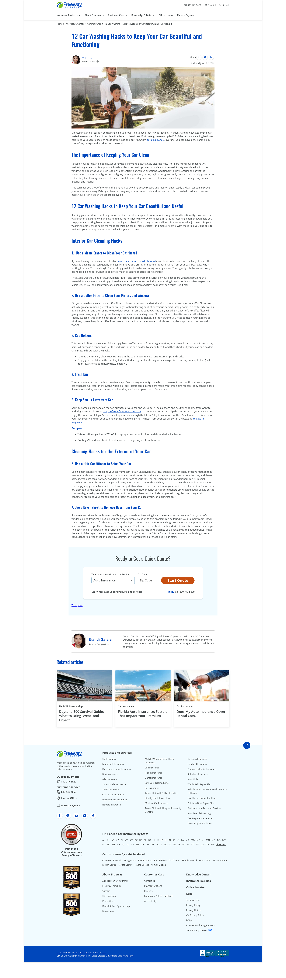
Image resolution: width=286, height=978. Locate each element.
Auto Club (193, 779)
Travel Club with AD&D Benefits (161, 792)
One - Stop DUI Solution (200, 823)
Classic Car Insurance (113, 794)
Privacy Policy (193, 905)
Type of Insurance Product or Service (110, 574)
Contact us (149, 880)
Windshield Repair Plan (199, 784)
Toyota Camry (125, 864)
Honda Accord (189, 860)
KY (178, 840)
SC (165, 844)
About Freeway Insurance (115, 880)
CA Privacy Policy (195, 915)
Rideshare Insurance (198, 774)
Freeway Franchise (111, 885)
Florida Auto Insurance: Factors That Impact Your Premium (142, 713)
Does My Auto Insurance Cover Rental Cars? (201, 713)
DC (136, 840)
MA (187, 840)
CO (126, 840)
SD (169, 844)
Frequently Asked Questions (158, 895)
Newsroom (108, 911)
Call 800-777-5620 (185, 591)
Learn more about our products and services (116, 591)
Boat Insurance (110, 774)
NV (132, 844)
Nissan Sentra (109, 864)
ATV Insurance (109, 779)
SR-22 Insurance (110, 789)
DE (140, 840)
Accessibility (150, 900)
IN (169, 840)
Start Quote (177, 580)
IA (158, 840)
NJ (123, 844)
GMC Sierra (174, 860)
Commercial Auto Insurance (202, 769)
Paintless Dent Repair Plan (201, 803)
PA (157, 844)
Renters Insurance (111, 804)
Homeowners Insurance (114, 799)
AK (103, 840)
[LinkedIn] (211, 57)
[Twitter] (205, 57)
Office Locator (195, 887)
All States (221, 844)
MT (224, 840)
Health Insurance (153, 772)
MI (203, 840)
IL (166, 840)
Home (59, 23)
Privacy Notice (193, 910)
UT (183, 844)
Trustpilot (77, 605)
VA (188, 844)
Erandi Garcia (88, 61)
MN (208, 840)
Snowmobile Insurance (114, 784)
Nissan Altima (220, 860)
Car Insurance (94, 23)
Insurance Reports (198, 881)
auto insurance (155, 139)
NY (137, 844)
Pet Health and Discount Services (204, 808)
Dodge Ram (130, 860)
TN (174, 844)
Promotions (108, 900)
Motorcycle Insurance (113, 763)
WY (212, 844)
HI (154, 840)
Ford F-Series (160, 860)
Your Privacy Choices (197, 930)
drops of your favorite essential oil (122, 411)
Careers (106, 890)
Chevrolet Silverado (112, 860)
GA (149, 840)
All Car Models (158, 864)
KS (173, 840)
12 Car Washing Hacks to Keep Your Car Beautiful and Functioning (138, 23)
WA (197, 844)
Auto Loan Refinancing (199, 813)
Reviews (148, 890)
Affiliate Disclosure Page (121, 955)
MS (218, 840)
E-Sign (189, 920)
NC (103, 844)
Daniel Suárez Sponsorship (116, 906)
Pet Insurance (152, 787)
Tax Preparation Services (200, 818)
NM (128, 844)
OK (147, 844)
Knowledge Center (75, 23)
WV (207, 844)
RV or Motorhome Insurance (116, 769)
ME (198, 840)
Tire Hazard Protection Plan (202, 798)
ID (162, 840)
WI (202, 844)
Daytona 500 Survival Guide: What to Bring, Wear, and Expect (81, 715)
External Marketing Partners (200, 925)
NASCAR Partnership (71, 706)
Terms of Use (193, 899)
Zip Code (142, 574)
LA (182, 840)
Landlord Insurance (197, 763)
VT (192, 844)
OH (142, 844)
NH (118, 844)
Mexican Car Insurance (156, 803)
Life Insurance (152, 767)
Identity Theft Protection (157, 798)
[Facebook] (198, 57)
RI (161, 844)
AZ (117, 840)
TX (179, 844)
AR (112, 840)
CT (131, 840)
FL (145, 840)
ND (108, 844)
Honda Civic (205, 860)
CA (122, 840)
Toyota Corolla (141, 864)
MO (213, 840)
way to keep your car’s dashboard (136, 261)
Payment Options (153, 885)
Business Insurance (197, 758)
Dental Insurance (153, 777)
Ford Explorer (145, 860)
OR (152, 844)
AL (108, 840)
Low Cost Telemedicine (156, 782)
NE (113, 844)
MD (193, 840)
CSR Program (109, 895)
